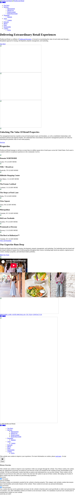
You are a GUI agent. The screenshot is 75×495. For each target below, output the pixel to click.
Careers (9, 20)
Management (11, 8)
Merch (5, 23)
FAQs (9, 30)
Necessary (5, 479)
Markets (9, 17)
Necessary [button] (3, 477)
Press (5, 25)
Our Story (6, 5)
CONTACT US (37, 314)
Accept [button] (64, 456)
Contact (6, 28)
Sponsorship (7, 27)
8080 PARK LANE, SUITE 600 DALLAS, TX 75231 (16, 314)
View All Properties (5, 240)
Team (5, 18)
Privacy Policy (20, 424)
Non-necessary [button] (4, 485)
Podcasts (6, 22)
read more (58, 456)
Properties (6, 15)
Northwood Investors (25, 39)
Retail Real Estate (12, 13)
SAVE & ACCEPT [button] (5, 494)
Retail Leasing (11, 12)
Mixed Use (10, 10)
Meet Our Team (4, 255)
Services (6, 7)
